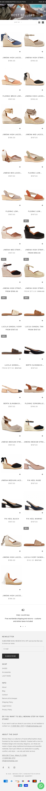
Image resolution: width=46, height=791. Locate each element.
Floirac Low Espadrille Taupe (11, 211)
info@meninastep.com (34, 726)
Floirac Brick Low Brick (12, 96)
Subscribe (10, 656)
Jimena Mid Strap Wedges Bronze (11, 250)
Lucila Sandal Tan (34, 326)
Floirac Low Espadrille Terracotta (34, 211)
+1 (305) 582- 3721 (17, 726)
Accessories (6, 672)
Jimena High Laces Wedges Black (34, 96)
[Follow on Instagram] (14, 767)
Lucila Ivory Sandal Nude (34, 557)
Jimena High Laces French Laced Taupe (12, 557)
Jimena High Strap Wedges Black (12, 288)
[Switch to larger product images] (39, 22)
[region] (23, 616)
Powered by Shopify (23, 776)
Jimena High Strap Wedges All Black (34, 250)
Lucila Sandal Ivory (12, 326)
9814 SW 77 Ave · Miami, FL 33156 (14, 755)
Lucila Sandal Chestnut (12, 365)
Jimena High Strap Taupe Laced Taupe (34, 58)
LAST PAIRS (6, 676)
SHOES (4, 668)
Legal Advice (6, 706)
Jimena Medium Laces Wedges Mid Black (11, 480)
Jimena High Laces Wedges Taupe (12, 135)
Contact (5, 695)
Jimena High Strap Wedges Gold (34, 288)
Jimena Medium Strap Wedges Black (34, 442)
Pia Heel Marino (34, 519)
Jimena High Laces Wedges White (12, 596)
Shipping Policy (7, 702)
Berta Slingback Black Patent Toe (34, 365)
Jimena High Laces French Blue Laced (11, 58)
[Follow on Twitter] (9, 767)
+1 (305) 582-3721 (8, 758)
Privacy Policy (7, 709)
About (4, 687)
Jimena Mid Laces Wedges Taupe (34, 135)
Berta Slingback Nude (12, 404)
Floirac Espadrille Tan (34, 404)
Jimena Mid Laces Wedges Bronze (11, 173)
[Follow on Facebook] (3, 767)
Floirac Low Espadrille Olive (34, 173)
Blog (3, 691)
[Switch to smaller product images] (43, 22)
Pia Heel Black (11, 519)
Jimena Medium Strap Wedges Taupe (11, 442)
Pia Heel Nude (34, 480)
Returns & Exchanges (9, 698)
